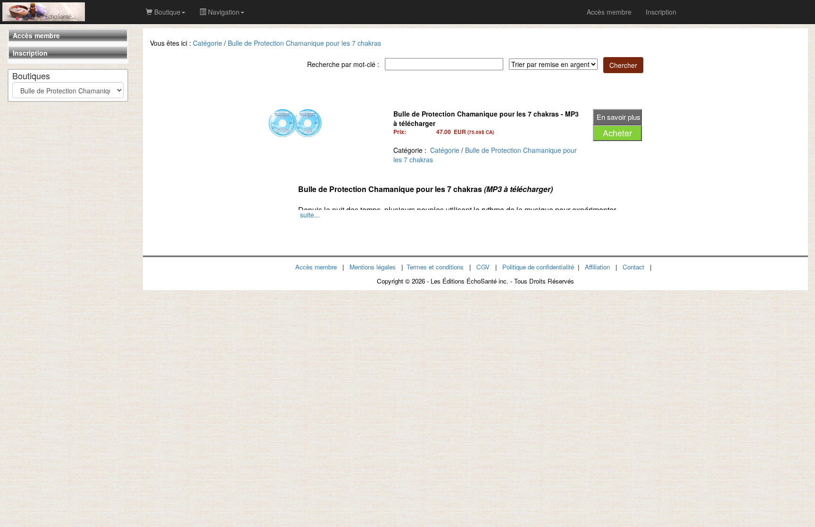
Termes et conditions (435, 266)
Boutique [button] (166, 12)
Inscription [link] (661, 12)
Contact (633, 266)
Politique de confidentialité (538, 266)
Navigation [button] (223, 12)
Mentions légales (372, 266)
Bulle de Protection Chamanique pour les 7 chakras (304, 43)
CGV (483, 266)
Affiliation (597, 266)
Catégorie (207, 43)
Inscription (30, 53)
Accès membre (36, 35)
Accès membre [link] (609, 12)
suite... (310, 214)
